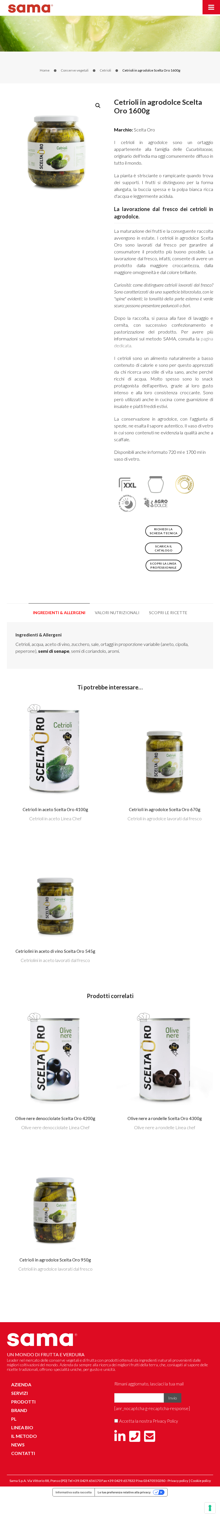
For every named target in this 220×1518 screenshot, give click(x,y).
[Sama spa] (30, 7)
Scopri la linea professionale (163, 565)
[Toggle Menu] (211, 7)
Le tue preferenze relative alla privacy (124, 1492)
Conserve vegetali (75, 70)
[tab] (59, 612)
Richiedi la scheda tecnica (164, 531)
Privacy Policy (165, 1421)
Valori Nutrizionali (117, 612)
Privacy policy (178, 1480)
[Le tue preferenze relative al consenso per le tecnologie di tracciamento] (210, 1508)
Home (45, 70)
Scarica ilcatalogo (163, 548)
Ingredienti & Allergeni (59, 612)
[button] (98, 105)
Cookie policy (200, 1480)
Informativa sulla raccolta (74, 1492)
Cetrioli (105, 70)
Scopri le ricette (168, 612)
